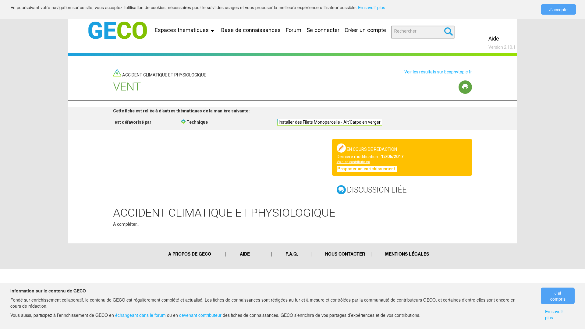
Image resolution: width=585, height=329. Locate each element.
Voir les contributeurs (353, 162)
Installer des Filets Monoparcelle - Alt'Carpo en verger (330, 122)
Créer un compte (365, 30)
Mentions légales (407, 254)
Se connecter (323, 30)
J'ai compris (558, 296)
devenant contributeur (200, 315)
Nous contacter (345, 254)
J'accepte (558, 9)
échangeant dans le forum (140, 315)
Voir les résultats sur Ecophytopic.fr (438, 71)
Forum (293, 30)
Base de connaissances (251, 30)
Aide (493, 38)
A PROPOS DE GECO (189, 254)
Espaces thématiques (182, 30)
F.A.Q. (291, 254)
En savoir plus (371, 7)
